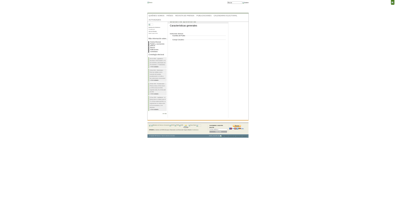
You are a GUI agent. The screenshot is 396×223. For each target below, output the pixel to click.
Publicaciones (204, 16)
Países (170, 16)
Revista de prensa (184, 16)
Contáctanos (195, 129)
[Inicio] (149, 3)
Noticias (152, 47)
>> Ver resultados (154, 66)
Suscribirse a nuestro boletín (216, 126)
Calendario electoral (225, 16)
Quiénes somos (156, 16)
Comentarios (154, 51)
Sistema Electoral (155, 42)
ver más (165, 113)
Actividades (155, 20)
